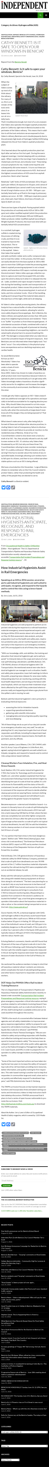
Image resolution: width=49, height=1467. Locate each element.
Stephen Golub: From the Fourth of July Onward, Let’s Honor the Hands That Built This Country (23, 1339)
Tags (3, 1440)
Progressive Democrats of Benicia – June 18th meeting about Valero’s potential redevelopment (23, 1373)
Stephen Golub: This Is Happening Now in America (19, 1315)
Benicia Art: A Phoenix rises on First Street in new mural (22, 1402)
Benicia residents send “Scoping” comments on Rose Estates (23, 1276)
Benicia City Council (28, 35)
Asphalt (16, 35)
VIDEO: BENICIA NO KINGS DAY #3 (14, 1381)
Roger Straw (21, 56)
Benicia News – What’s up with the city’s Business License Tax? (24, 1409)
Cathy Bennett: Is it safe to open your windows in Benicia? (22, 46)
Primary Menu (46, 15)
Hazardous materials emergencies (15, 510)
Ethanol (40, 506)
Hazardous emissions (37, 508)
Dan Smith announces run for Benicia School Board (20, 1231)
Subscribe (7, 1185)
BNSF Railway (35, 1133)
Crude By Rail (33, 504)
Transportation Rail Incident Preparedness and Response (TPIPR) (23, 1149)
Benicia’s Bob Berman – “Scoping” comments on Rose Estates (23, 1255)
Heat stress (36, 512)
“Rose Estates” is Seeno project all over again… (18, 1282)
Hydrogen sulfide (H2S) (10, 514)
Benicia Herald (21, 62)
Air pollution (6, 35)
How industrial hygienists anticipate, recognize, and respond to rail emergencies (24, 526)
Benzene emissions (20, 504)
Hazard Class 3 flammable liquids (14, 508)
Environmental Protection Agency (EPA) (17, 1138)
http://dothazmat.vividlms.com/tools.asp (17, 1104)
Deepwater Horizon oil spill (13, 1135)
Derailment (5, 506)
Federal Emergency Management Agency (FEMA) (19, 1141)
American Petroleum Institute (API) (15, 1133)
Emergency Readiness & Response (24, 506)
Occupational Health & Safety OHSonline (22, 546)
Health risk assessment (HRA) (19, 512)
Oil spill (23, 514)
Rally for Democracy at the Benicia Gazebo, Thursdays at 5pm (23, 1415)
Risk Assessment (33, 514)
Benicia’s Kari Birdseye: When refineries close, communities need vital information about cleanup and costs (23, 1356)
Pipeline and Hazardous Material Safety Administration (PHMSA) (23, 1145)
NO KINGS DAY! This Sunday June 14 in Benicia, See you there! (24, 1396)
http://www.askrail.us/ (18, 907)
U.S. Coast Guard (9, 1153)
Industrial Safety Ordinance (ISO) (25, 36)
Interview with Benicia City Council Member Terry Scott (21, 1270)
